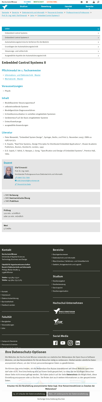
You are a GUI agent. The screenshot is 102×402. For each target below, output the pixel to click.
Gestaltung (52, 2)
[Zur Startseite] (7, 6)
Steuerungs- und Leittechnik (16, 51)
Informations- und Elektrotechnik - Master (22, 75)
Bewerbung (46, 7)
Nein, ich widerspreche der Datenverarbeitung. (68, 394)
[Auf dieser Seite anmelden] (94, 2)
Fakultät (68, 7)
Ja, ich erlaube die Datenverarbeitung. (29, 394)
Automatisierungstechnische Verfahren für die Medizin (27, 42)
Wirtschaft (39, 2)
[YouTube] (62, 342)
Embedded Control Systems (16, 33)
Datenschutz (72, 375)
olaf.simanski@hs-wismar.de (28, 181)
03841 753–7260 (23, 178)
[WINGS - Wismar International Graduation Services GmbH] (67, 311)
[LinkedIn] (77, 342)
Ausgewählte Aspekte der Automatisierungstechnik (25, 56)
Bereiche (89, 7)
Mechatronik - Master (14, 79)
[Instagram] (70, 342)
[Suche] (98, 2)
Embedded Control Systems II (17, 38)
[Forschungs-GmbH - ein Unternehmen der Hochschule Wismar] (64, 321)
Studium (23, 7)
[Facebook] (55, 342)
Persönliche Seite (24, 184)
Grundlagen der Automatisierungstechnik (21, 47)
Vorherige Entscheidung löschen (51, 399)
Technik (27, 2)
